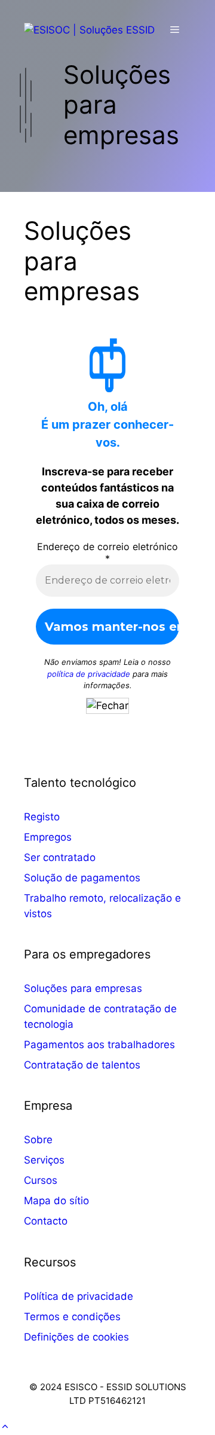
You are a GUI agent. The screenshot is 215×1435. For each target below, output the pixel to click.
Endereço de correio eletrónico (107, 552)
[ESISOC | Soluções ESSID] (89, 29)
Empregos (48, 837)
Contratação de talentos (82, 1065)
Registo (42, 817)
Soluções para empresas (83, 988)
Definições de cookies (76, 1337)
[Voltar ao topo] (5, 1427)
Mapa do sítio (56, 1201)
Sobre (38, 1140)
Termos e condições (72, 1317)
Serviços (44, 1160)
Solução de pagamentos (82, 878)
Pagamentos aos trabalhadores (99, 1045)
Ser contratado (60, 857)
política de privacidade (88, 674)
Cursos (40, 1180)
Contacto (45, 1221)
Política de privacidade (78, 1296)
